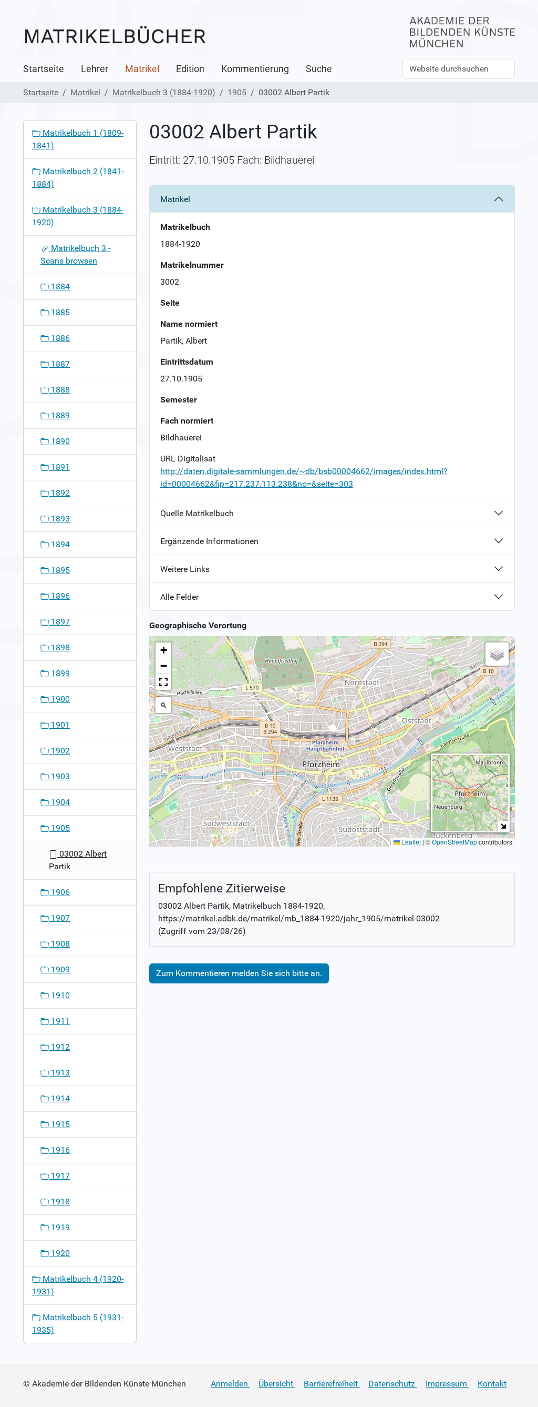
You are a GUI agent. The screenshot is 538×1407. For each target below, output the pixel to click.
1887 (59, 364)
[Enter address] (163, 705)
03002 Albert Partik (78, 860)
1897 (59, 622)
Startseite (43, 69)
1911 (59, 1021)
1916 (59, 1150)
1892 (59, 493)
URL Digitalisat (187, 459)
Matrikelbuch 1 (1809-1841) (77, 139)
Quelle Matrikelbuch (197, 513)
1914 (59, 1098)
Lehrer (94, 69)
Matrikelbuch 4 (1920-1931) (77, 1285)
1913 (59, 1073)
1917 (59, 1176)
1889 (59, 415)
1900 (59, 699)
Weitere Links (185, 569)
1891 (59, 467)
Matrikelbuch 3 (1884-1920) (163, 92)
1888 (59, 390)
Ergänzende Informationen (209, 541)
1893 (59, 519)
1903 (59, 776)
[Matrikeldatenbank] (115, 35)
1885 (59, 312)
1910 (59, 995)
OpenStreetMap (454, 841)
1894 (59, 544)
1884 (59, 287)
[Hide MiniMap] (503, 826)
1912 (59, 1047)
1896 (59, 596)
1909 (59, 969)
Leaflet (410, 841)
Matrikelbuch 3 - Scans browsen (75, 254)
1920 (59, 1253)
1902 (59, 751)
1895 (59, 570)
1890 (59, 441)
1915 (59, 1124)
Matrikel (142, 69)
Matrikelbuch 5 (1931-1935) (77, 1323)
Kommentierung (255, 69)
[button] (332, 731)
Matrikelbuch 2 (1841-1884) (77, 177)
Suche (319, 69)
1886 (59, 338)
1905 (236, 92)
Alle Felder (179, 597)
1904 (59, 802)
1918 (59, 1202)
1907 (59, 918)
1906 (59, 892)
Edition (190, 69)
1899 (59, 673)
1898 (59, 647)
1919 (59, 1227)
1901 (59, 725)
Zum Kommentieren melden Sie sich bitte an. (239, 973)
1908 (59, 944)
